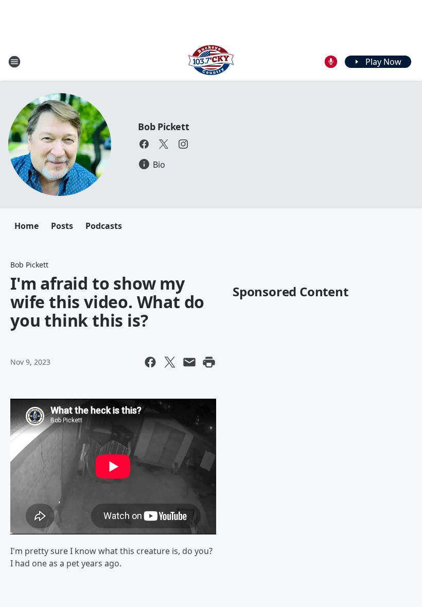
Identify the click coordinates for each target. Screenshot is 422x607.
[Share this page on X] (170, 362)
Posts (62, 225)
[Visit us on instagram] (183, 144)
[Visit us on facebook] (144, 144)
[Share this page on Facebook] (150, 362)
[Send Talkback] (331, 62)
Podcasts (103, 225)
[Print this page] (209, 362)
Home (26, 225)
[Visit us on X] (163, 144)
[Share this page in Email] (189, 362)
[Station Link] (211, 61)
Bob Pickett (163, 126)
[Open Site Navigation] (14, 62)
